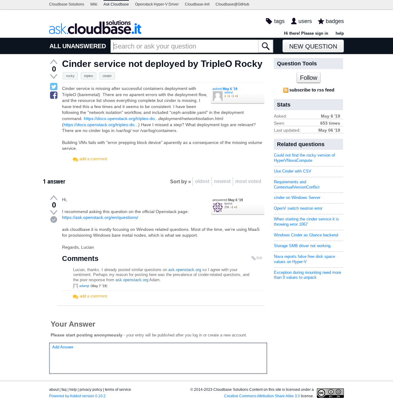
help (340, 33)
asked (224, 89)
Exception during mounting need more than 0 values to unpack (307, 275)
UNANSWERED (84, 46)
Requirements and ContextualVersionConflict (297, 184)
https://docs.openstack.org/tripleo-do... (121, 118)
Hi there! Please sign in (306, 33)
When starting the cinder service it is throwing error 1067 (306, 222)
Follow (308, 77)
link (259, 258)
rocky (70, 76)
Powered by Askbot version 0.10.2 (77, 396)
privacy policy (91, 389)
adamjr (228, 92)
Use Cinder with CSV (292, 171)
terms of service (118, 389)
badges (335, 21)
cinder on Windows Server (297, 197)
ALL (55, 46)
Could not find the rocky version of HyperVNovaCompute (304, 158)
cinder (107, 76)
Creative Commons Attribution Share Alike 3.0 (262, 396)
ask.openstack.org (184, 269)
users (305, 21)
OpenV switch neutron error (298, 208)
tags (279, 21)
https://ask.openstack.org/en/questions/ (100, 217)
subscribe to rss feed (311, 89)
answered (227, 200)
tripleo (88, 76)
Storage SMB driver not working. (303, 245)
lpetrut (228, 203)
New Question (313, 46)
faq (64, 389)
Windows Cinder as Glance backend (306, 235)
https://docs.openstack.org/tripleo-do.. (100, 124)
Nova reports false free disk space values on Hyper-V (304, 259)
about (54, 389)
